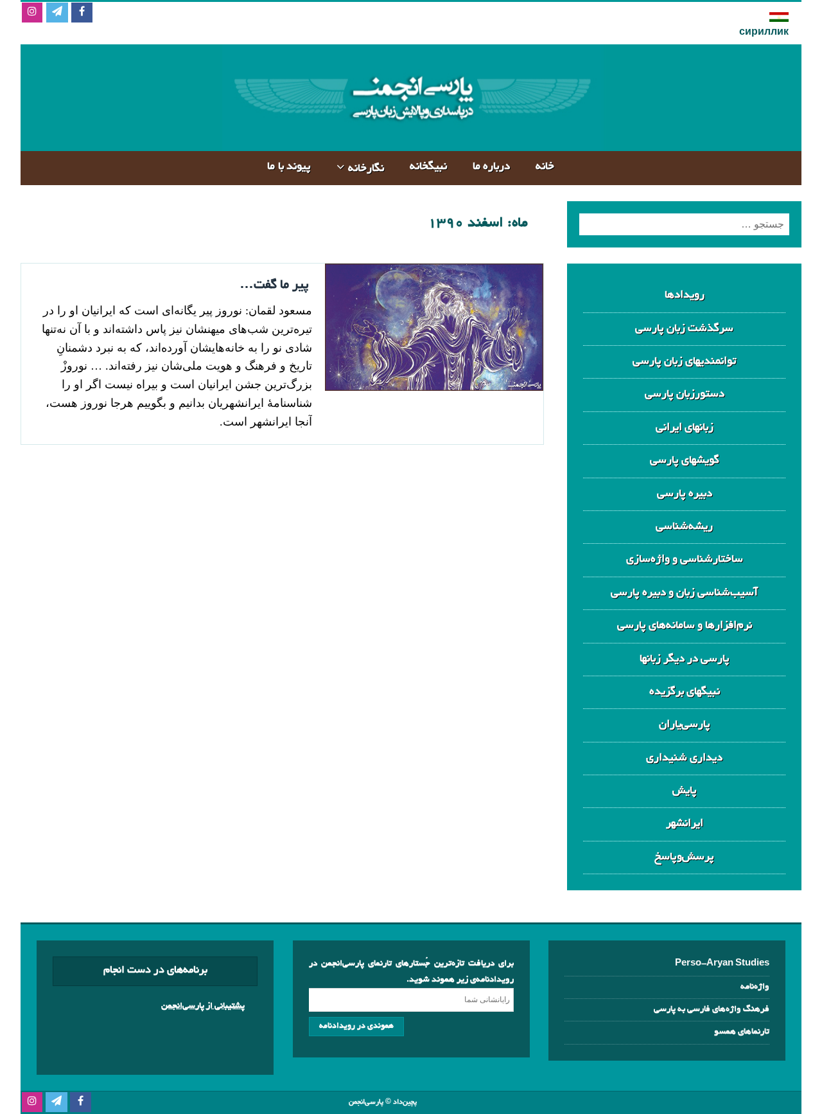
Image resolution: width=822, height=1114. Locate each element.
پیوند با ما (289, 167)
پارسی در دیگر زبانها (685, 659)
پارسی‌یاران (684, 725)
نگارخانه (366, 169)
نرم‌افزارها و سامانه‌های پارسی (684, 626)
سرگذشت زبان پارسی (684, 329)
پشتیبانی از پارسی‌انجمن (203, 1006)
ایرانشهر (684, 824)
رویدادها (684, 295)
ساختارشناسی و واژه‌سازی (684, 559)
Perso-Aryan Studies (722, 964)
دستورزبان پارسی (684, 394)
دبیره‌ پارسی (684, 494)
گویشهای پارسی (684, 460)
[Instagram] (32, 13)
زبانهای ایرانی (684, 428)
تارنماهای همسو (741, 1032)
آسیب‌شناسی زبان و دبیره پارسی (684, 593)
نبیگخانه (428, 167)
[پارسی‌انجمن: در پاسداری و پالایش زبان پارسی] (411, 140)
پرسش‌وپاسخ (684, 857)
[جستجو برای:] (684, 224)
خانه (545, 167)
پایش (684, 791)
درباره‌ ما (492, 167)
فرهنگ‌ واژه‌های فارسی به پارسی (711, 1009)
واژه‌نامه (754, 987)
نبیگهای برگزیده (684, 692)
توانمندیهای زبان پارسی (684, 361)
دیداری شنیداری (684, 758)
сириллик (764, 33)
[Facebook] (82, 13)
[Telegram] (57, 13)
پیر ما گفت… (274, 285)
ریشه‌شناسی (684, 527)
